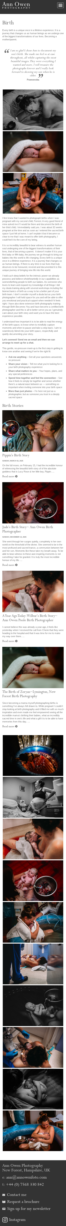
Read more (8, 476)
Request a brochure (22, 1201)
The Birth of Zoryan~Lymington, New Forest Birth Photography (29, 694)
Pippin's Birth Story (15, 455)
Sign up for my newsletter (28, 1208)
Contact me (16, 1194)
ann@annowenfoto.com (26, 1177)
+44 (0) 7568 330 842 (25, 1184)
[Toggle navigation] (60, 5)
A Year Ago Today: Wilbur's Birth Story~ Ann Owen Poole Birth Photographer (30, 618)
